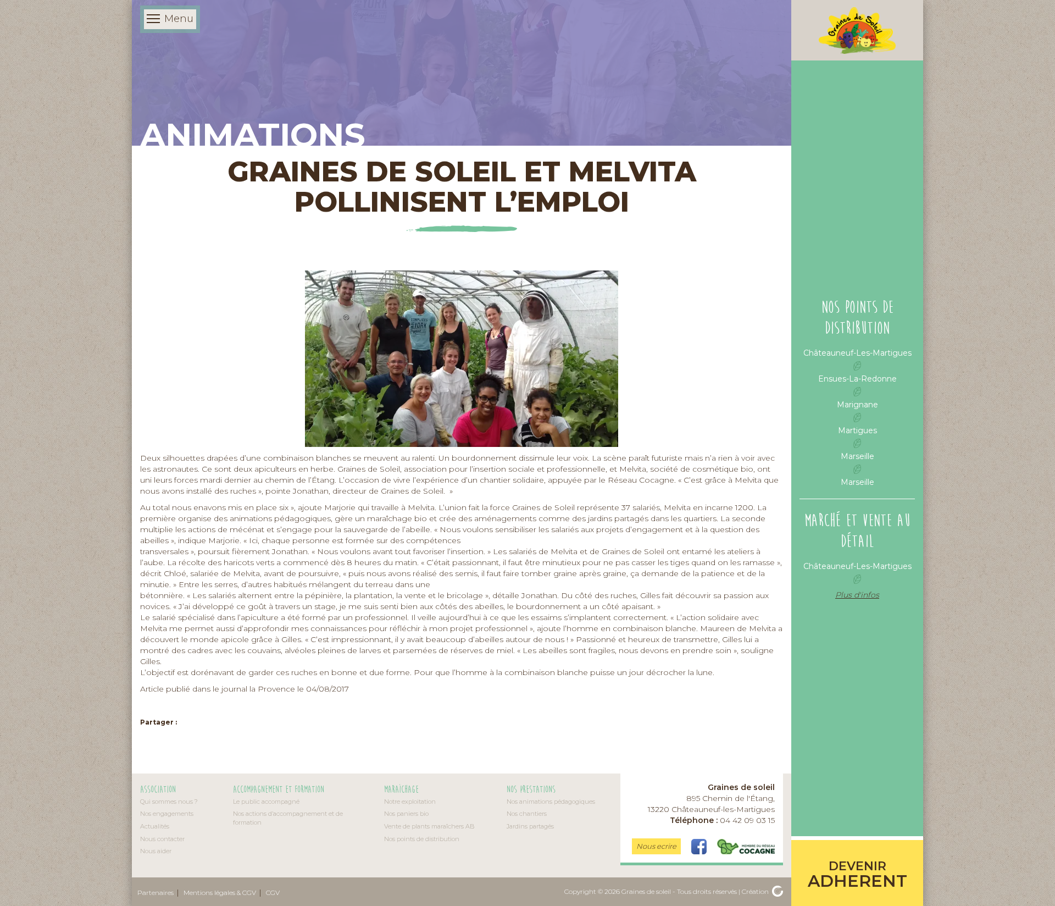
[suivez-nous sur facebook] (700, 846)
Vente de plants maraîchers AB (429, 826)
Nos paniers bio (406, 813)
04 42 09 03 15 (722, 820)
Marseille (857, 456)
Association (158, 789)
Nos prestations (531, 789)
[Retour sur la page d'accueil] (857, 30)
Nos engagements (166, 813)
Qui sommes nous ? (169, 801)
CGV (273, 892)
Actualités (154, 826)
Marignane (857, 405)
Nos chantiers (527, 813)
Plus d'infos (857, 595)
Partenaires (155, 892)
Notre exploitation (410, 801)
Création (756, 891)
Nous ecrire (656, 846)
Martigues (857, 430)
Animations (252, 135)
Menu (178, 19)
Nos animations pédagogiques (551, 801)
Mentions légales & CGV (220, 892)
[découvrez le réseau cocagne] (746, 846)
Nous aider (155, 851)
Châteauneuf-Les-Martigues (857, 353)
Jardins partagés (530, 826)
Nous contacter (162, 839)
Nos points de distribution (421, 839)
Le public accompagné (266, 801)
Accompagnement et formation (278, 789)
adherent (857, 875)
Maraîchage (401, 789)
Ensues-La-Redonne (857, 379)
